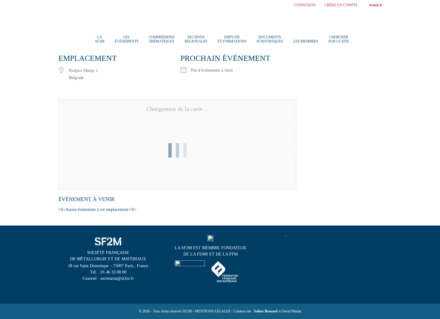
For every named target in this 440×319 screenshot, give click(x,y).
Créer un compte (341, 5)
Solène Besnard (265, 311)
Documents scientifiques (270, 39)
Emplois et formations (232, 39)
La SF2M (99, 39)
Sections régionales (196, 39)
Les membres (305, 41)
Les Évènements (127, 39)
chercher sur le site (338, 39)
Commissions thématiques (162, 39)
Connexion (305, 5)
